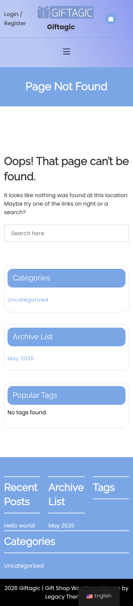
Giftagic (61, 27)
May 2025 (21, 358)
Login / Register (15, 18)
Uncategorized (28, 300)
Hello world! (19, 526)
